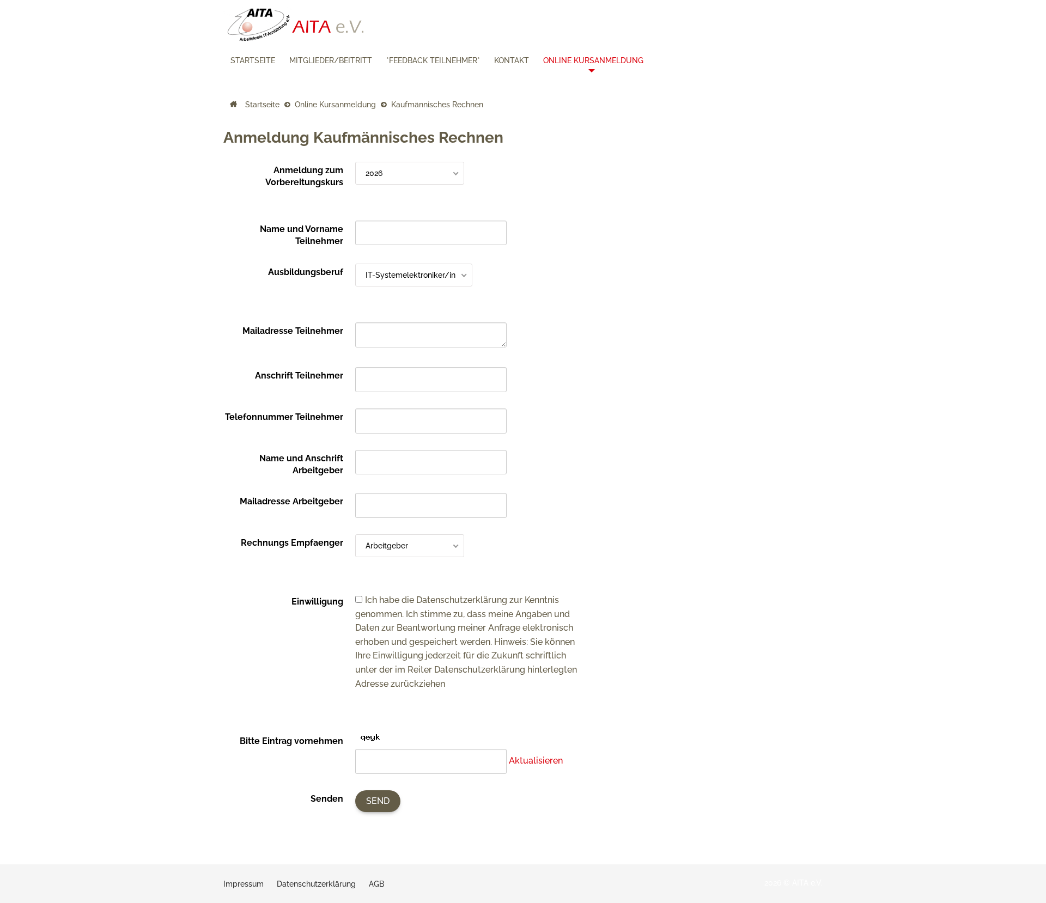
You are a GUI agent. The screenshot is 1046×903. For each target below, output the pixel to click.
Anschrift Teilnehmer (299, 375)
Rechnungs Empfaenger (292, 543)
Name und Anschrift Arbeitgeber (301, 464)
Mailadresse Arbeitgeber (291, 501)
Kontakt (511, 60)
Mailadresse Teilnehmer (292, 331)
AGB (376, 884)
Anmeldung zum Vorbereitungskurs (304, 176)
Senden (327, 799)
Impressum (243, 884)
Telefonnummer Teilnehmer (284, 417)
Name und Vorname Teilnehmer (301, 235)
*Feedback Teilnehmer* (433, 60)
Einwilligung (317, 601)
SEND (378, 801)
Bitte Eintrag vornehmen (291, 741)
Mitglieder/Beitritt (330, 60)
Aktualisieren (536, 760)
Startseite (252, 60)
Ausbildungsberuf (305, 272)
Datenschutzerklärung (316, 884)
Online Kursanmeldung (593, 60)
